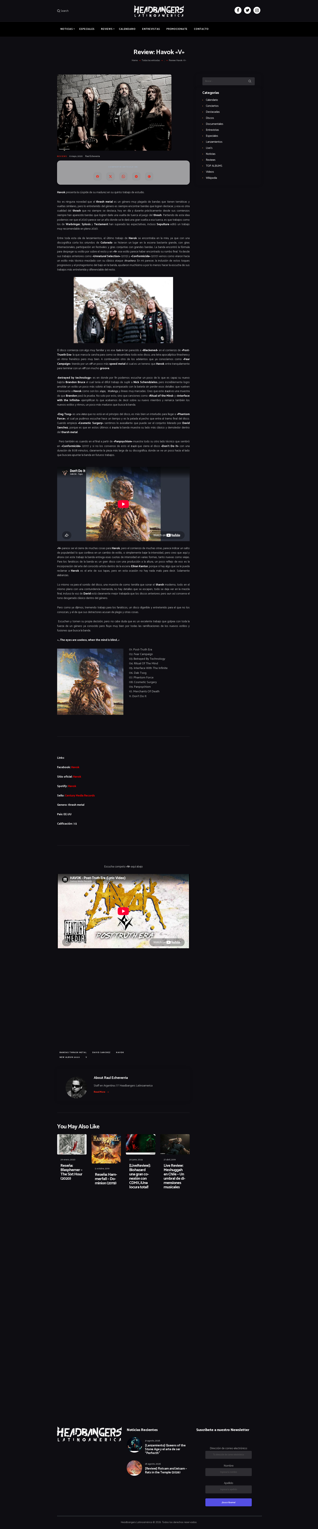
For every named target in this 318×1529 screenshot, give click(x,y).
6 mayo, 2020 (76, 156)
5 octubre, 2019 (102, 1168)
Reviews (62, 156)
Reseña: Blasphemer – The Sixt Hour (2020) (71, 1172)
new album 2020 (70, 1057)
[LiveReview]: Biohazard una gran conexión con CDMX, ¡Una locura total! (140, 1176)
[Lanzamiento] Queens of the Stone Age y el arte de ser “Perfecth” (165, 1449)
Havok (75, 767)
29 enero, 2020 (67, 1159)
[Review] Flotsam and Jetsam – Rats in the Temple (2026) (166, 1471)
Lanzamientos (214, 142)
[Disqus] (82, 1202)
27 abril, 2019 (170, 1159)
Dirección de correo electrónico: (228, 1448)
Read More (99, 1092)
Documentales (214, 124)
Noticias (210, 154)
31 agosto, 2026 (152, 1441)
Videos (210, 172)
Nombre (229, 1465)
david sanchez (101, 1052)
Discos (210, 118)
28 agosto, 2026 (153, 1464)
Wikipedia (211, 178)
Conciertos (212, 106)
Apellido (228, 1483)
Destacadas (213, 112)
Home (135, 60)
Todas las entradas (151, 60)
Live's (209, 148)
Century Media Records (80, 795)
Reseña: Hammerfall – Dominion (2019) (106, 1179)
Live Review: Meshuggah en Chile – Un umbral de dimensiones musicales (174, 1176)
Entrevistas (212, 130)
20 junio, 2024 (136, 1159)
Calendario (212, 100)
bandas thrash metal (73, 1052)
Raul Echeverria (92, 156)
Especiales (212, 136)
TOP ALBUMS (214, 166)
